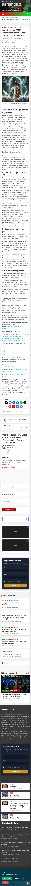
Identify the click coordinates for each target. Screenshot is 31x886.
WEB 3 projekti (14, 795)
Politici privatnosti (13, 874)
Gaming (4, 651)
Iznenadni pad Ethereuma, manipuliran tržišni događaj (15, 420)
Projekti (9, 651)
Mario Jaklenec (16, 633)
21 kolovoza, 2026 (6, 607)
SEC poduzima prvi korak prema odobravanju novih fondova (15, 426)
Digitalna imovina (7, 27)
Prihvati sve (7, 878)
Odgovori (9, 453)
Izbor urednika (9, 600)
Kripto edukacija (13, 627)
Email (5, 574)
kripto (13, 411)
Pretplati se (15, 585)
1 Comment (20, 38)
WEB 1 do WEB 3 (14, 817)
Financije (11, 613)
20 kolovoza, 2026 (6, 646)
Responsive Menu (28, 1)
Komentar (9, 467)
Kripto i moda (13, 786)
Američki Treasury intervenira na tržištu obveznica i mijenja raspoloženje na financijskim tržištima (14, 617)
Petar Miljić (17, 27)
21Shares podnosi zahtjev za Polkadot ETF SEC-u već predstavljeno (15, 336)
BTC (3, 600)
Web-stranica (6, 501)
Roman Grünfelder (17, 621)
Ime (7, 487)
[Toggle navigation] (3, 14)
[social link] (4, 346)
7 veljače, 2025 (6, 38)
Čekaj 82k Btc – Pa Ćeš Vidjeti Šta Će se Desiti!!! (14, 604)
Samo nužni (18, 878)
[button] (28, 883)
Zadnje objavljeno (8, 596)
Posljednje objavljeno (10, 823)
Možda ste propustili (9, 673)
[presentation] (26, 673)
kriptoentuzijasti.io (13, 326)
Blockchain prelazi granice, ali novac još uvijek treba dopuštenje (14, 630)
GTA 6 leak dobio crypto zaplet (11, 654)
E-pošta (8, 494)
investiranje (8, 411)
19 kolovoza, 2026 (6, 656)
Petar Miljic (13, 38)
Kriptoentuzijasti (19, 411)
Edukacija (5, 613)
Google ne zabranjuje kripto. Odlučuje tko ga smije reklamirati (14, 642)
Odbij (5, 882)
